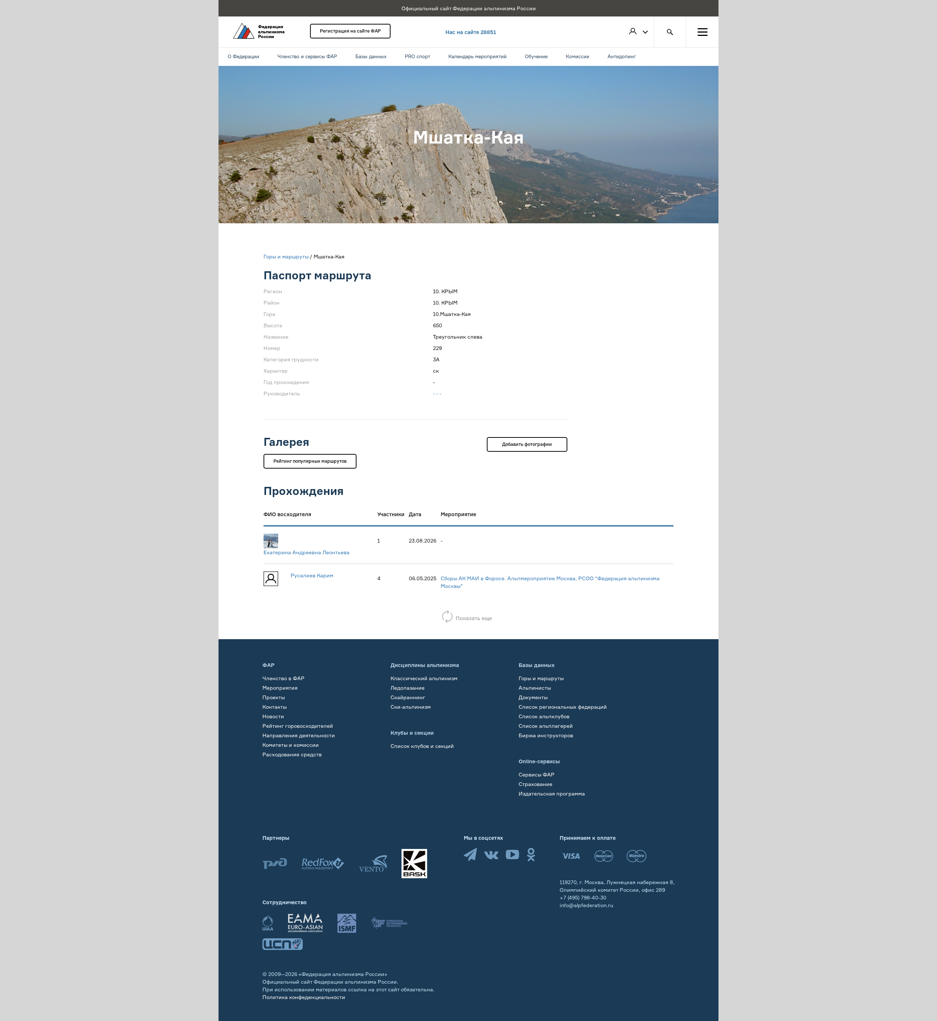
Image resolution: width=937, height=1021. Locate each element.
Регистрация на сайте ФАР (350, 31)
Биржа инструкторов (546, 735)
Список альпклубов (544, 716)
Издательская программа (552, 793)
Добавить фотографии (527, 444)
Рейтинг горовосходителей (297, 726)
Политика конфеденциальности (303, 997)
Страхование (535, 784)
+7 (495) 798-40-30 (583, 897)
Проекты (273, 697)
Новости (273, 716)
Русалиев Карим (312, 575)
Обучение (275, 764)
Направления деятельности (298, 735)
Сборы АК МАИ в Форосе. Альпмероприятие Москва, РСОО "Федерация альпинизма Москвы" (550, 582)
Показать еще (474, 618)
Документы (533, 697)
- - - (437, 393)
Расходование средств (292, 754)
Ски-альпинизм (411, 707)
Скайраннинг (408, 697)
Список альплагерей (546, 726)
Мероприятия (280, 688)
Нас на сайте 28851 (470, 32)
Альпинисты (535, 688)
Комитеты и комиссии (290, 745)
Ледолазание (408, 688)
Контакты (274, 707)
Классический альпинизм (424, 678)
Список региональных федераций (563, 707)
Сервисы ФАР (537, 774)
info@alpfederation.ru (586, 905)
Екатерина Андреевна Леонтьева (307, 552)
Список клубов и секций (422, 746)
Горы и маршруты (286, 256)
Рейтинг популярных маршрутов (310, 461)
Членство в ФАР (283, 678)
